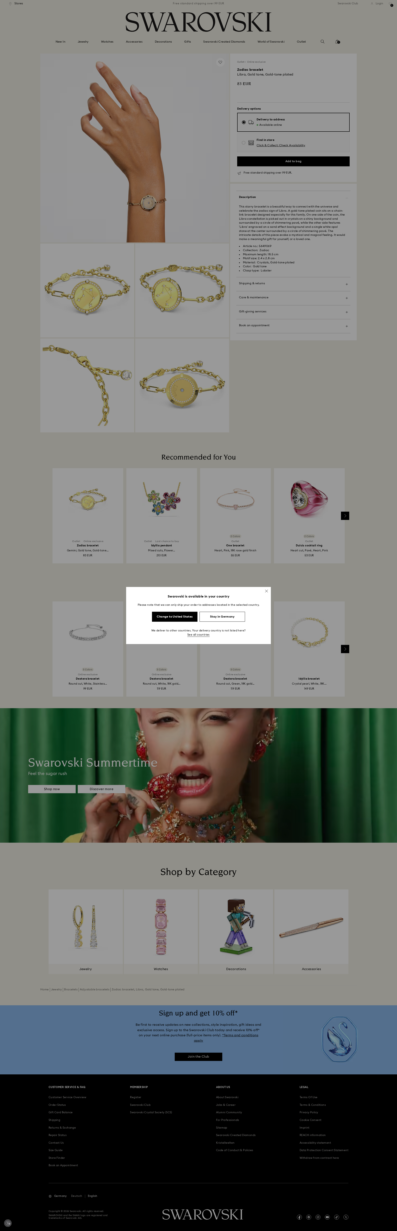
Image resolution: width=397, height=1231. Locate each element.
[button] (266, 591)
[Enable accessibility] (8, 1223)
